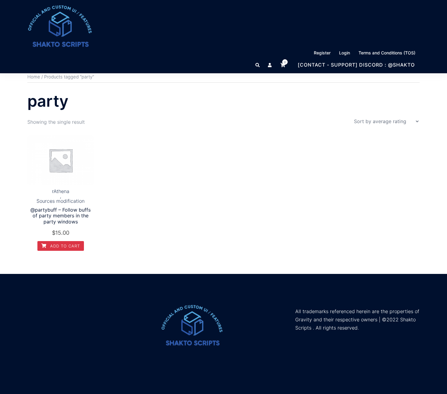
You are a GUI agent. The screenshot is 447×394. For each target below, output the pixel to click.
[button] (257, 64)
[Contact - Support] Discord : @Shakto (356, 65)
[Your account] (270, 64)
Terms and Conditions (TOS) (387, 52)
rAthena (60, 191)
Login (344, 52)
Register (322, 52)
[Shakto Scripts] (59, 25)
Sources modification (60, 201)
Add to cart (64, 246)
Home (33, 77)
